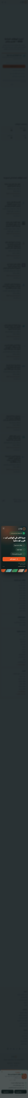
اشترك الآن (13, 559)
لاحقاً (4, 566)
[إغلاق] (3, 528)
